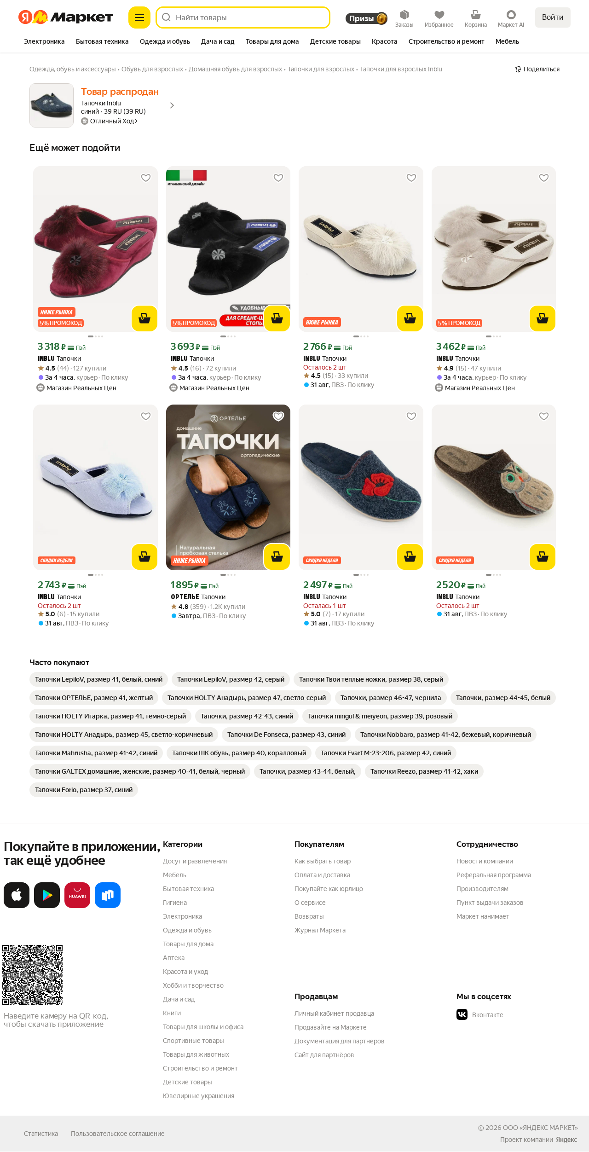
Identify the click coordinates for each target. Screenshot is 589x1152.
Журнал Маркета (320, 930)
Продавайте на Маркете (330, 1027)
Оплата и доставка (322, 875)
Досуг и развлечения (195, 861)
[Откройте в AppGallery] (77, 906)
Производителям (482, 888)
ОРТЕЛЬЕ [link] (185, 597)
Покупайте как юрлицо (328, 888)
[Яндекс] (566, 1139)
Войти (553, 17)
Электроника (182, 916)
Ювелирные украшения (198, 1096)
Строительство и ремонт (200, 1068)
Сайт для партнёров (324, 1055)
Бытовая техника (188, 888)
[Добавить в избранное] (145, 178)
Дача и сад (179, 999)
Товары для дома (188, 944)
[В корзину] (144, 318)
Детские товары (187, 1082)
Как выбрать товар (322, 861)
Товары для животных (196, 1054)
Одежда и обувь (187, 930)
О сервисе (310, 902)
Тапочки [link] (59, 359)
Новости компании (484, 861)
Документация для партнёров (339, 1041)
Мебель (174, 875)
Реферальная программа (493, 875)
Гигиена (175, 902)
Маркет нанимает (482, 916)
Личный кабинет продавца (334, 1013)
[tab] (44, 42)
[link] (98, 679)
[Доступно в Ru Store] (108, 906)
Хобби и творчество (193, 985)
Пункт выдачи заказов (490, 902)
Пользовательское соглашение (118, 1133)
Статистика (41, 1133)
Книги (172, 1013)
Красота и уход (185, 971)
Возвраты (309, 916)
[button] (520, 1015)
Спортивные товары (193, 1040)
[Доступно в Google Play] (47, 906)
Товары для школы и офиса (203, 1026)
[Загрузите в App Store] (16, 906)
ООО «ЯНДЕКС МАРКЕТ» (540, 1127)
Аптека (174, 957)
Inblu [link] (46, 359)
